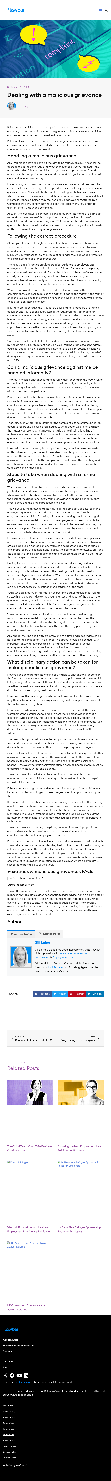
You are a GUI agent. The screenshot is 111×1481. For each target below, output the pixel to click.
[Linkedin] (26, 1375)
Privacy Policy (9, 1412)
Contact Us (9, 1351)
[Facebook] (12, 1375)
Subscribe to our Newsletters (18, 1345)
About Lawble (10, 1340)
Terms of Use (8, 1423)
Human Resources (81, 953)
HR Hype (8, 1361)
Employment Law (62, 957)
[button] (100, 10)
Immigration (42, 957)
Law (61, 953)
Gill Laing (42, 942)
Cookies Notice (9, 1446)
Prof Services (55, 967)
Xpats (6, 1367)
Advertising (8, 1406)
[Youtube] (19, 1375)
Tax (67, 953)
